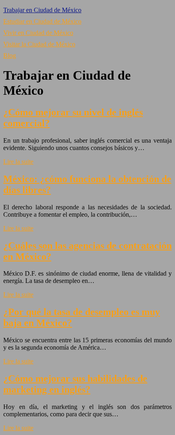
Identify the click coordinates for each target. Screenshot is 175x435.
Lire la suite (18, 161)
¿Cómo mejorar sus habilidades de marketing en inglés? (75, 384)
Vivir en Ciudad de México (38, 32)
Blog (9, 55)
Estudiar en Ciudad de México (42, 21)
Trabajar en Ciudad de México (42, 10)
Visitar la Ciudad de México (39, 44)
